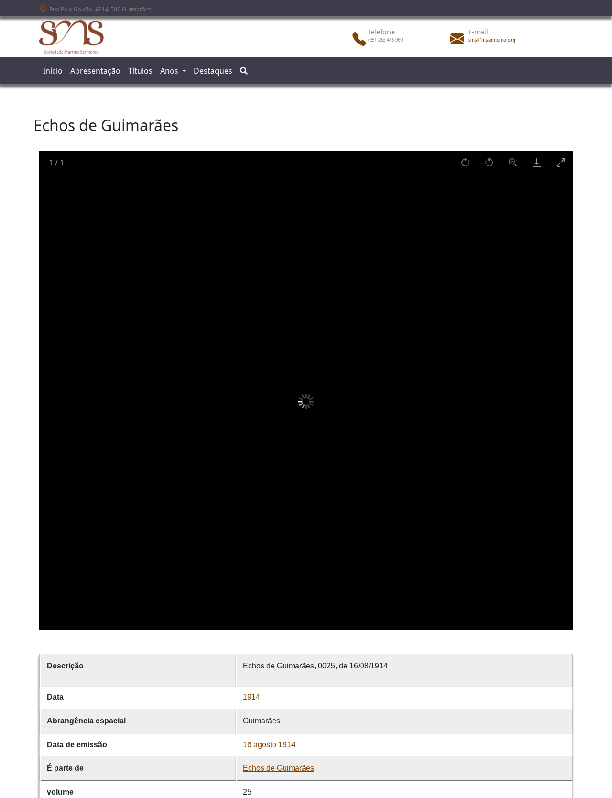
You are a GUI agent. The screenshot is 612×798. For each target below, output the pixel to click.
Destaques (213, 71)
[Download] (537, 162)
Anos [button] (170, 71)
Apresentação (95, 71)
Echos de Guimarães (278, 768)
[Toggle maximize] (561, 162)
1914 (251, 697)
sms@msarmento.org (491, 40)
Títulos (140, 71)
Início (53, 71)
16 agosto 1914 (269, 745)
